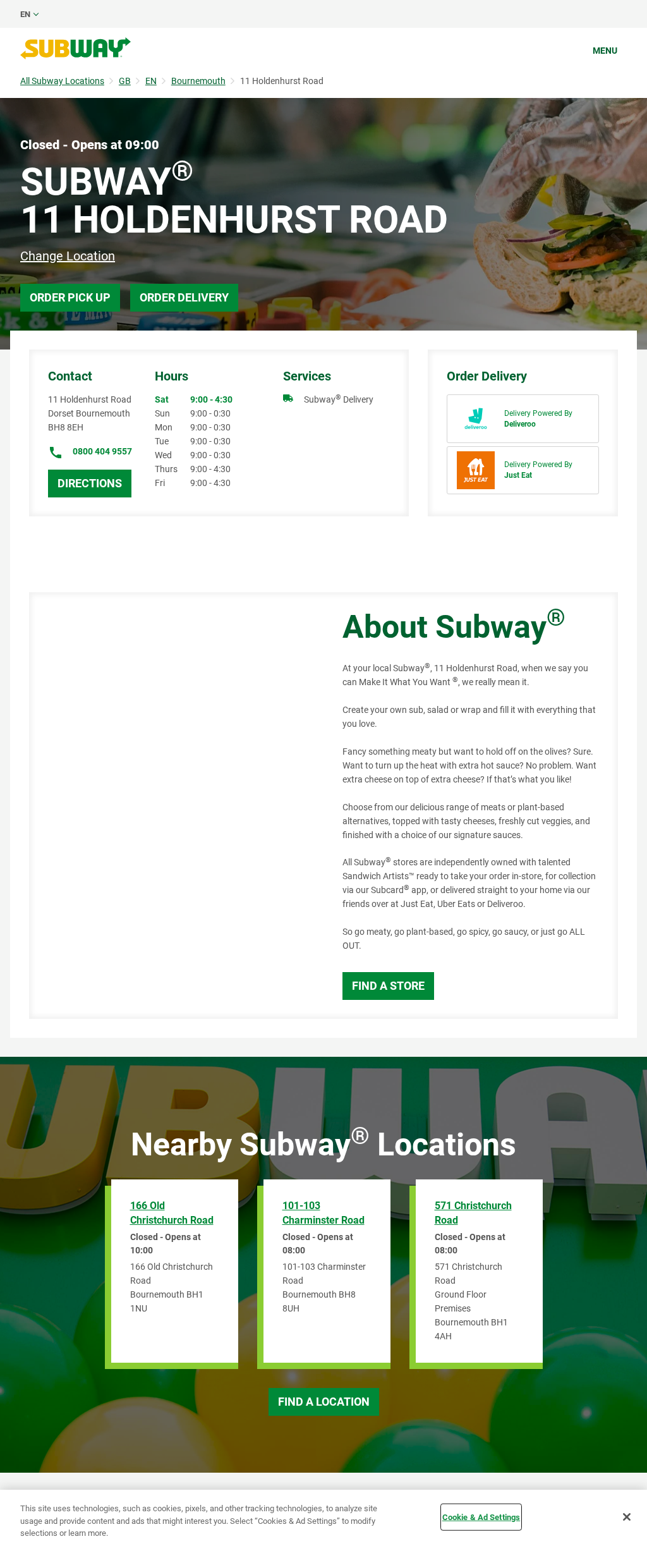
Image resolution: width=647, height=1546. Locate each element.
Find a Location (324, 1401)
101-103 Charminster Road (323, 1213)
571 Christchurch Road (473, 1213)
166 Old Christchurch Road (172, 1213)
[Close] (627, 1517)
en (25, 14)
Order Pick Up (70, 297)
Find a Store (388, 985)
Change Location (67, 256)
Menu (605, 51)
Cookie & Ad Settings (481, 1516)
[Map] (171, 805)
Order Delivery (184, 297)
